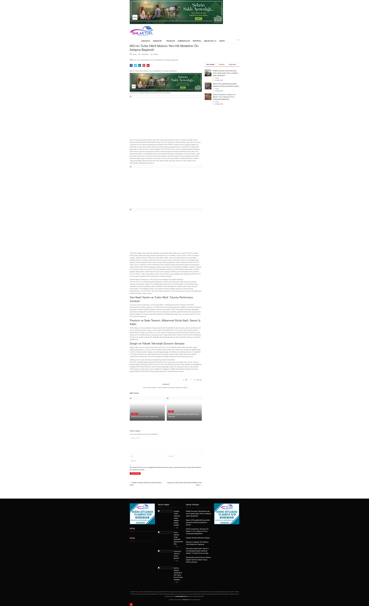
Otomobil (155, 54)
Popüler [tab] (222, 64)
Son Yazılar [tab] (210, 64)
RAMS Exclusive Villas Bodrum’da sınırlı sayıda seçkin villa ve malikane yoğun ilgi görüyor (225, 73)
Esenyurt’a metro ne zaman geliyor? (177, 554)
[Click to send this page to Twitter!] (135, 65)
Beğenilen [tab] (232, 64)
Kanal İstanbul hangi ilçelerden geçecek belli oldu (178, 538)
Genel (134, 411)
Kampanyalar (184, 41)
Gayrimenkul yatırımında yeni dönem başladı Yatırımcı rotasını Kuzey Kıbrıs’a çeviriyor (198, 559)
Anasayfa (145, 41)
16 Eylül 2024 (144, 54)
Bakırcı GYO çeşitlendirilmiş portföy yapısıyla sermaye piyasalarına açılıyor (226, 85)
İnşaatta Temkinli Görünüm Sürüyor (198, 538)
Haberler (157, 41)
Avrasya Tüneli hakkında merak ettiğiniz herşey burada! (177, 518)
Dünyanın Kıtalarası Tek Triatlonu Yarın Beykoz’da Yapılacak (197, 543)
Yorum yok (199, 380)
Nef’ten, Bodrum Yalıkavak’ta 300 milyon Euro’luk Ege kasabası (178, 574)
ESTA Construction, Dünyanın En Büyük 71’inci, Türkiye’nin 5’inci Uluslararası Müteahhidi (224, 96)
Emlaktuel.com (186, 599)
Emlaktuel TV (210, 41)
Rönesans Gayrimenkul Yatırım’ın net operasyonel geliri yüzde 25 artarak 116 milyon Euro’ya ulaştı (197, 550)
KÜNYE (222, 41)
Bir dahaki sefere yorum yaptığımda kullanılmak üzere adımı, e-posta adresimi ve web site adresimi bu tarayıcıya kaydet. (165, 468)
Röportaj (197, 41)
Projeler (170, 41)
